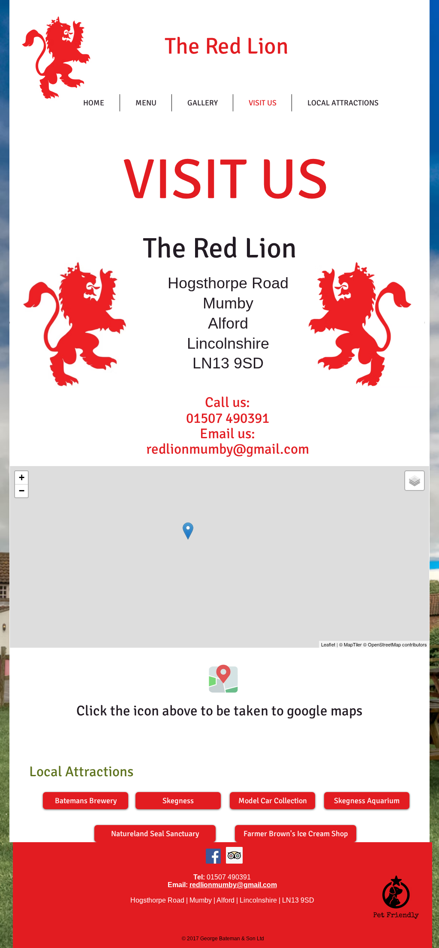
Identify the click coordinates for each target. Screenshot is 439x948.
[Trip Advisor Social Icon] (234, 855)
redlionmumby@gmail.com (233, 884)
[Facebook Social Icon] (213, 856)
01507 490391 (227, 418)
